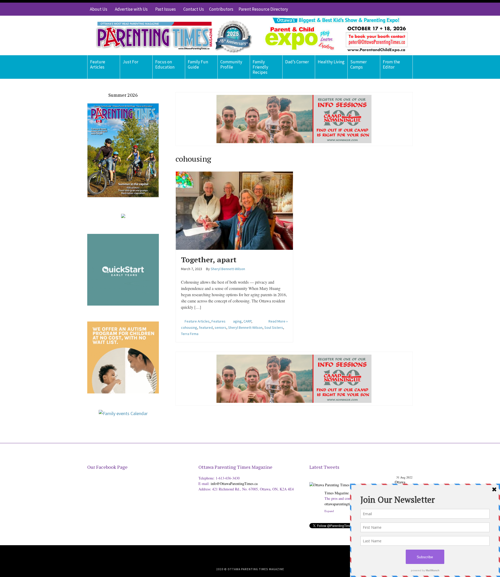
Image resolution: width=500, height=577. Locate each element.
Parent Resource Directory (263, 9)
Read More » (278, 321)
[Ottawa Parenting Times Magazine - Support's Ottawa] (351, 480)
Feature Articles (97, 64)
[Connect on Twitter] (385, 9)
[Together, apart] (234, 209)
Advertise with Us (131, 9)
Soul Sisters (273, 327)
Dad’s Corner (297, 62)
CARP (247, 321)
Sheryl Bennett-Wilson (245, 327)
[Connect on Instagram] (401, 9)
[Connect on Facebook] (393, 9)
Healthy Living (331, 62)
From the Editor (391, 64)
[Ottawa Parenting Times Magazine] (170, 35)
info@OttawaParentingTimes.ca (234, 483)
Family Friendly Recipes (260, 67)
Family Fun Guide (198, 64)
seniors (220, 327)
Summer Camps (358, 64)
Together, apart (208, 259)
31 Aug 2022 (404, 477)
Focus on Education (164, 64)
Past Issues (165, 9)
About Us (98, 9)
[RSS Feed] (378, 9)
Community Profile (231, 64)
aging (237, 321)
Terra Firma (189, 333)
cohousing (189, 327)
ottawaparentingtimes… (341, 503)
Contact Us (193, 9)
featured (206, 327)
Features (218, 321)
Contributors (221, 9)
